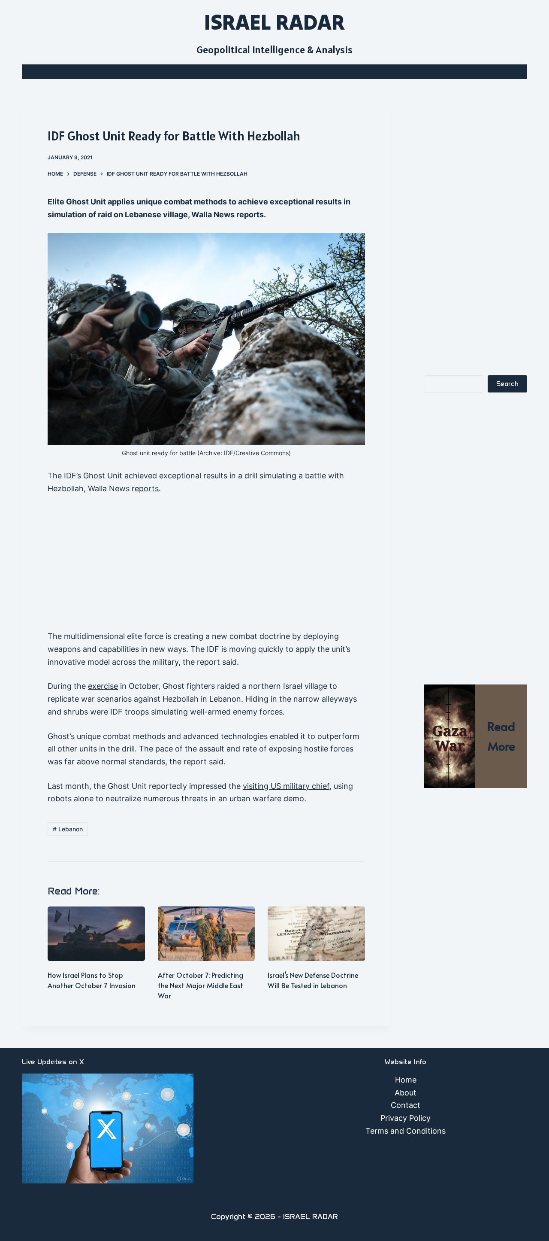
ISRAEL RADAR (274, 22)
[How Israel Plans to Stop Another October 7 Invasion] (96, 933)
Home (405, 1079)
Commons (275, 452)
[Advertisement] (206, 566)
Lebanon (68, 829)
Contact (405, 1105)
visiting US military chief (286, 786)
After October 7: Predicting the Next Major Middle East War (200, 985)
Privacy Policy (405, 1117)
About (405, 1092)
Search (507, 384)
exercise (103, 685)
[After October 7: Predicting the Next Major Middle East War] (206, 933)
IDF (228, 452)
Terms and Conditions (405, 1130)
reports (145, 488)
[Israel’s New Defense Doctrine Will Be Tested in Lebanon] (316, 933)
